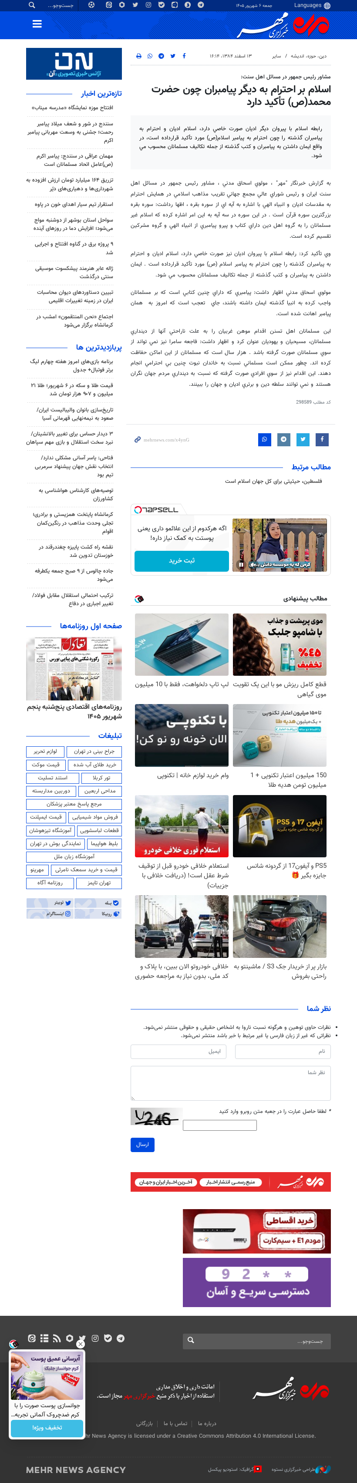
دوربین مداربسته (51, 791)
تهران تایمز (99, 883)
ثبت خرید (182, 561)
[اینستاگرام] (95, 1339)
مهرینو (37, 870)
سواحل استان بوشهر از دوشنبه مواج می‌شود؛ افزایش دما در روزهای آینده (73, 224)
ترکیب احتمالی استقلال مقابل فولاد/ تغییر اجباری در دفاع (72, 599)
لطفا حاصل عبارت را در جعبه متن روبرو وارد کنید (275, 1112)
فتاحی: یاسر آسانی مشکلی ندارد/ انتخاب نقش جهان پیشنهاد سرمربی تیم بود (74, 466)
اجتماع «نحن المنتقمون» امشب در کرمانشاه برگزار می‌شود (74, 321)
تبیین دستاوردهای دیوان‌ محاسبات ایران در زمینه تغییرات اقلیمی (75, 296)
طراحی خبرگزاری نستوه (293, 1469)
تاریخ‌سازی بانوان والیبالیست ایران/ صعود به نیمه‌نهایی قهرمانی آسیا (75, 414)
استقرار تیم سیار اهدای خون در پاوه (74, 204)
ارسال (142, 1144)
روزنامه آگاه (50, 883)
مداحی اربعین (100, 791)
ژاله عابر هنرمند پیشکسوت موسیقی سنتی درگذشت (74, 272)
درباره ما (207, 1423)
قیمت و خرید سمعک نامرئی (86, 870)
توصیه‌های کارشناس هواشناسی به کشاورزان (76, 494)
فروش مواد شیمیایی (95, 817)
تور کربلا (101, 778)
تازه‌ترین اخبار (101, 94)
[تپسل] (138, 510)
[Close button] (80, 1344)
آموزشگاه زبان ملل (74, 857)
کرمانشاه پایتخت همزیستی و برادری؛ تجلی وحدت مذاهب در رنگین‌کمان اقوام (73, 523)
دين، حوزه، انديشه (309, 56)
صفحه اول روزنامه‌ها (91, 626)
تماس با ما (175, 1423)
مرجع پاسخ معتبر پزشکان (74, 804)
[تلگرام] (120, 1339)
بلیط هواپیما (104, 843)
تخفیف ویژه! (47, 1428)
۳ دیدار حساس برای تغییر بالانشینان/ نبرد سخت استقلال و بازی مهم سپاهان (69, 438)
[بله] (107, 1339)
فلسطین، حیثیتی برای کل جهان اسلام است (273, 481)
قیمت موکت (46, 765)
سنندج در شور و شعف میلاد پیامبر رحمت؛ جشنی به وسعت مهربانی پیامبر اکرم (70, 132)
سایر (276, 56)
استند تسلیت (52, 778)
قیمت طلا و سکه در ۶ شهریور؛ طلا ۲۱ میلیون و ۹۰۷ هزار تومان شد (72, 389)
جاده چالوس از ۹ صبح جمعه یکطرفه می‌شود (74, 575)
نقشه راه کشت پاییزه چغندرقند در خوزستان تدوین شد (76, 551)
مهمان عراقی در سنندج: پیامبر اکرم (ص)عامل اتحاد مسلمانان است (75, 160)
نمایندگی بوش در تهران (55, 843)
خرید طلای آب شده (95, 765)
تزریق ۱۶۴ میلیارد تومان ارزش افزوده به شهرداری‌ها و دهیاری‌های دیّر (69, 184)
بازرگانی (144, 1423)
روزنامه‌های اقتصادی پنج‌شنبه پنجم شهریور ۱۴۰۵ (74, 712)
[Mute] (253, 564)
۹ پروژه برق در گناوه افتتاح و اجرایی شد (74, 248)
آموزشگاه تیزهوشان (50, 830)
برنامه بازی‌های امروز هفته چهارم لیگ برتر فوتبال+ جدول (71, 365)
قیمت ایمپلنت (46, 817)
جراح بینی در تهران (94, 751)
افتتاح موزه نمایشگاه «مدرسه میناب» (72, 108)
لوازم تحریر (45, 751)
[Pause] (241, 564)
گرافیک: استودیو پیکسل (231, 1469)
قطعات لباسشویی (99, 830)
